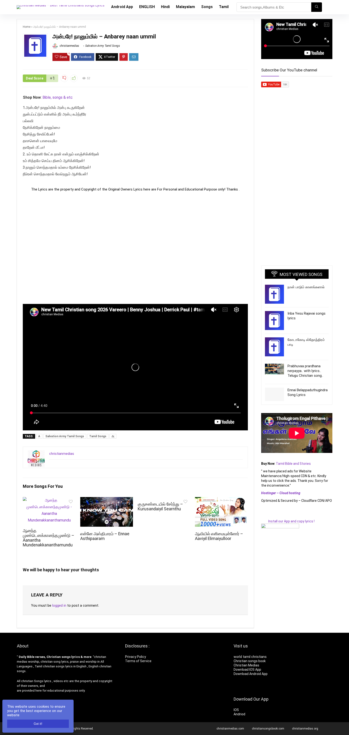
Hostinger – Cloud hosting (280, 493)
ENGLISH (147, 7)
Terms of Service (138, 661)
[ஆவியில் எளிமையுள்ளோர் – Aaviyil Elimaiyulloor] (221, 500)
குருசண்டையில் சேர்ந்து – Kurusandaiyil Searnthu (160, 506)
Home (26, 26)
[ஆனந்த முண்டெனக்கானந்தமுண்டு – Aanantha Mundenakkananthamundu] (49, 500)
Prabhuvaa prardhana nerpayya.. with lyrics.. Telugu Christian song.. (305, 371)
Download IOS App (247, 669)
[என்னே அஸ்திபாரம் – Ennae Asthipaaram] (106, 500)
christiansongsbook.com (268, 728)
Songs (207, 7)
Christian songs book (250, 661)
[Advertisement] (135, 247)
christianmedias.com (230, 728)
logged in (59, 605)
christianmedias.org (305, 728)
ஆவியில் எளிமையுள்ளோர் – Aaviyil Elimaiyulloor (219, 536)
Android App (122, 7)
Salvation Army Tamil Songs (102, 45)
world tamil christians (250, 657)
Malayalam (185, 7)
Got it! (38, 724)
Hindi (165, 7)
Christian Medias (247, 665)
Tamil (224, 7)
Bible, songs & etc (58, 97)
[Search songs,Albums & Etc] (316, 7)
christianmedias (69, 45)
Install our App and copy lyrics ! (288, 521)
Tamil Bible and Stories (293, 463)
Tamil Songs (97, 436)
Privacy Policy (135, 657)
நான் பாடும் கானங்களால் (306, 287)
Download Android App (251, 674)
